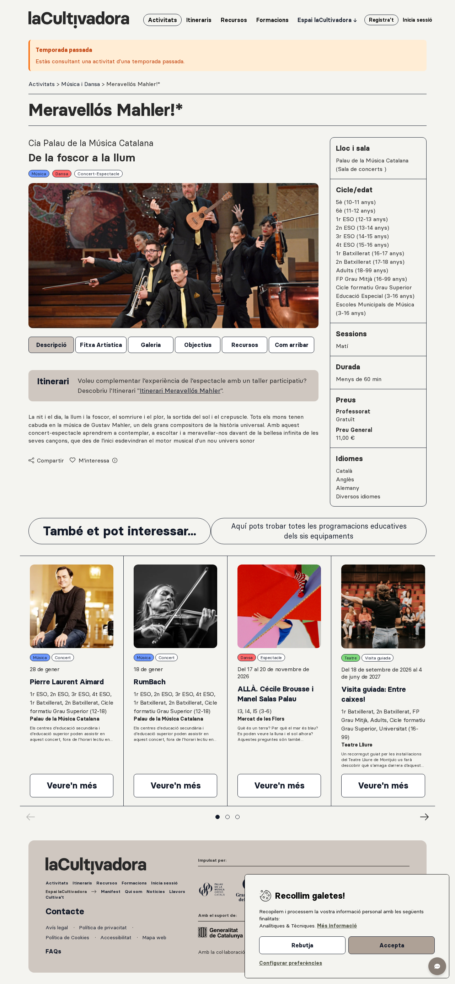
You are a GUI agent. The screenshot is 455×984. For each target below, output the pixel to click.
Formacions (134, 883)
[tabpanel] (173, 407)
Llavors (177, 891)
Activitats (42, 83)
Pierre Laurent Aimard (67, 682)
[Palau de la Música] (212, 889)
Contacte (65, 911)
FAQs (53, 951)
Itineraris (82, 883)
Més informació (337, 925)
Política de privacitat (103, 927)
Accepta (391, 945)
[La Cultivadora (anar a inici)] (78, 19)
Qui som (133, 891)
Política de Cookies (68, 937)
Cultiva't (55, 897)
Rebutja (302, 945)
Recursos (106, 883)
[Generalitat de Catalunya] (220, 932)
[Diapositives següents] (424, 817)
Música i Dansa (81, 83)
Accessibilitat (116, 937)
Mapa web (154, 937)
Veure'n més (80, 788)
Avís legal (57, 927)
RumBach (149, 682)
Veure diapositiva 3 (237, 817)
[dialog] (347, 926)
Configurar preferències (290, 963)
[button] (437, 966)
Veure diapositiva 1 (217, 817)
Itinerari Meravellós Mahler (180, 390)
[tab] (51, 345)
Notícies (155, 891)
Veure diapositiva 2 (227, 817)
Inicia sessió (164, 883)
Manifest (111, 891)
